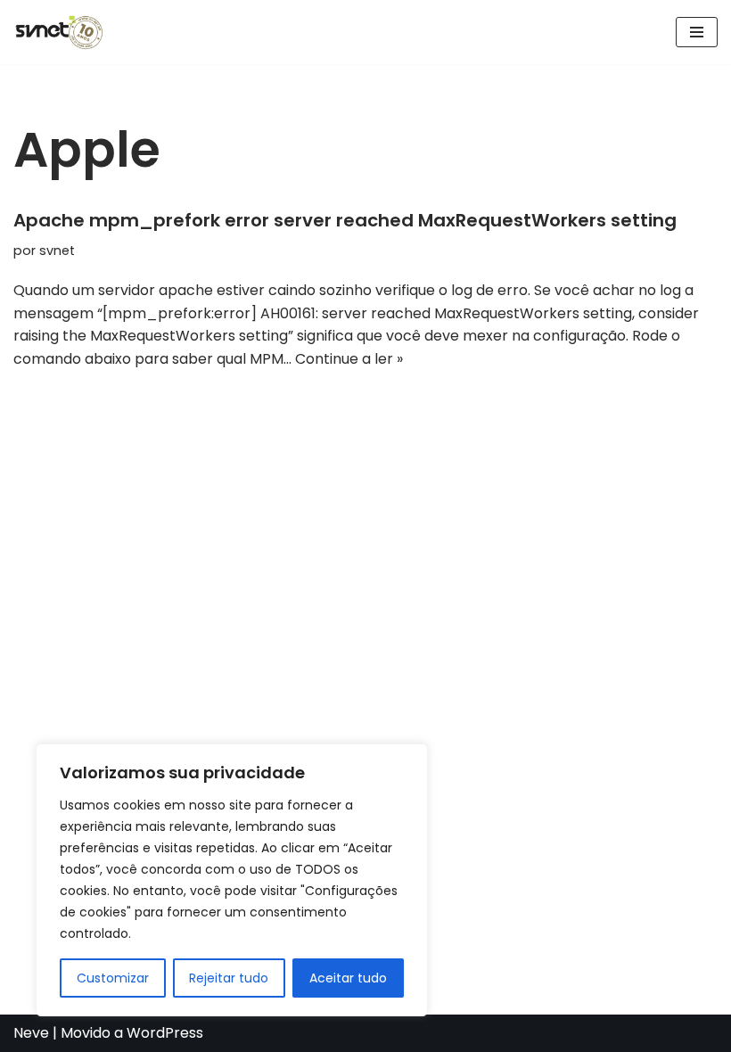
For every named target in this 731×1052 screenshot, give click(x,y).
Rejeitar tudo (228, 978)
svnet (57, 250)
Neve (31, 1033)
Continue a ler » (349, 359)
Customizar (113, 978)
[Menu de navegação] (697, 32)
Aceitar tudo (348, 978)
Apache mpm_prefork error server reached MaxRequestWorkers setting (345, 220)
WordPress (165, 1033)
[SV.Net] (66, 32)
